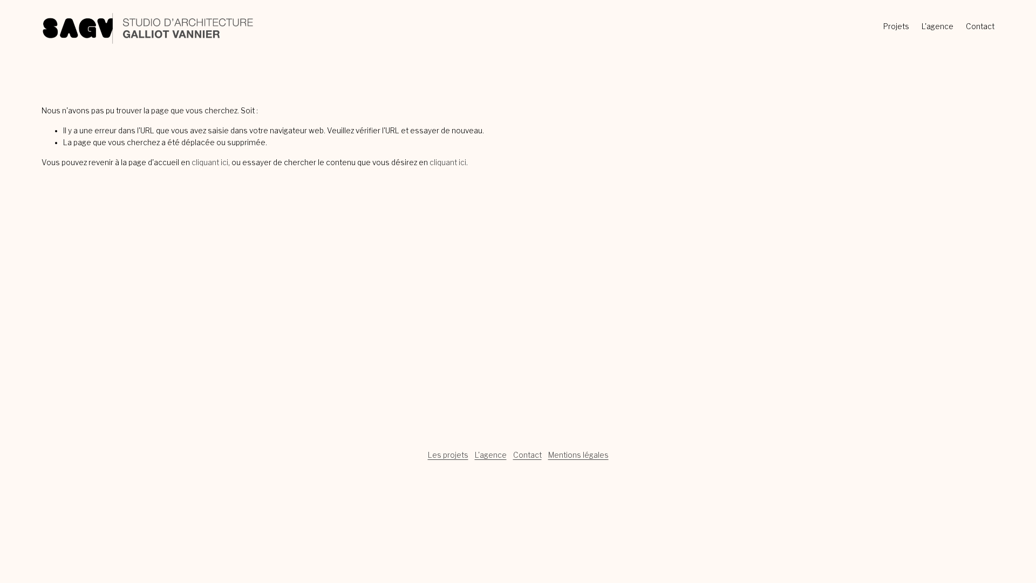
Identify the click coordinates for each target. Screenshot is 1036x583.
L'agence (937, 26)
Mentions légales (578, 455)
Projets (896, 26)
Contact (980, 26)
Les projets (448, 455)
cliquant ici (210, 162)
